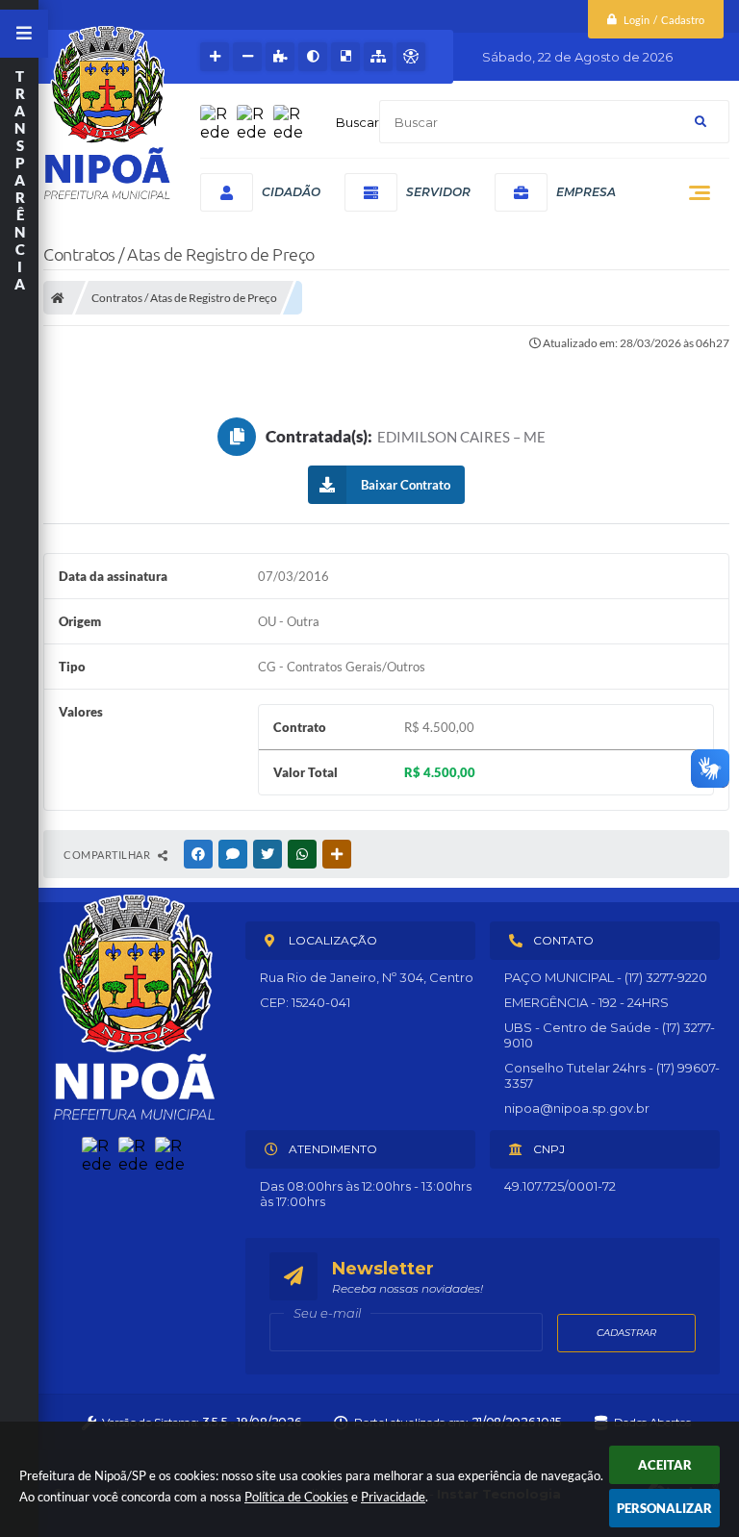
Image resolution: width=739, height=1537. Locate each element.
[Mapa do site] (378, 56)
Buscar (357, 122)
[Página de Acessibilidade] (410, 56)
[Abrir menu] (24, 34)
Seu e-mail (327, 1313)
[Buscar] (700, 121)
